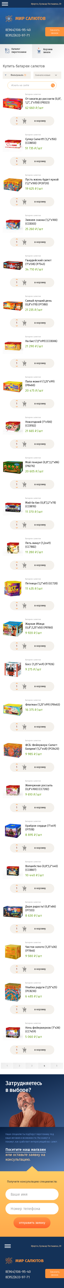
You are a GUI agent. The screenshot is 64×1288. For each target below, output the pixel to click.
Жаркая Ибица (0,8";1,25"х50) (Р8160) (39, 625)
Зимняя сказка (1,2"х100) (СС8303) (41, 221)
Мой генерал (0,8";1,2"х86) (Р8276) (42, 464)
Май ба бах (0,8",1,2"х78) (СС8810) (40, 504)
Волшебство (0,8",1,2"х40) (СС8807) (41, 868)
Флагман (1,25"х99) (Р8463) (42, 704)
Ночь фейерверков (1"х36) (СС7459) (42, 1029)
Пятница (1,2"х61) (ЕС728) (41, 583)
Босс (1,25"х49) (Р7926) (39, 664)
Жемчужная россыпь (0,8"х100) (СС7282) (39, 787)
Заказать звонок (54, 32)
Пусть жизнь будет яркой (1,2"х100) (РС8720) (42, 181)
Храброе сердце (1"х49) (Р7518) (40, 827)
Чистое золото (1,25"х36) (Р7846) (41, 948)
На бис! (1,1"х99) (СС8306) (41, 341)
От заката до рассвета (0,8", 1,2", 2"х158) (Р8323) (43, 100)
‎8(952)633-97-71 (17, 35)
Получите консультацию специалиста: (32, 1181)
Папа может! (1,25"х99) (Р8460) (39, 383)
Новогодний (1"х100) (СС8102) (38, 423)
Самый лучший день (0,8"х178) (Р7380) (38, 302)
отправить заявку (32, 1223)
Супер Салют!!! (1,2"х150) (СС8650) (40, 141)
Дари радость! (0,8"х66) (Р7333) (40, 908)
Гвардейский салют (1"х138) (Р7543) (38, 262)
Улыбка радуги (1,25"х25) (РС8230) (41, 989)
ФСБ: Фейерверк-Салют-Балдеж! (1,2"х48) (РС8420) (42, 746)
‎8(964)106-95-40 (18, 30)
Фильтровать (18, 75)
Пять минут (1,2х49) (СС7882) (38, 544)
